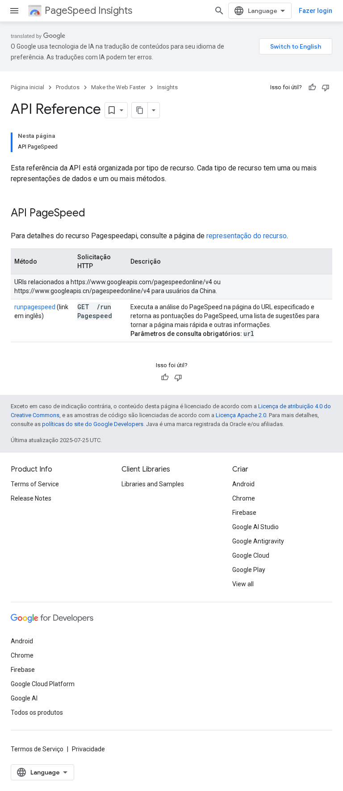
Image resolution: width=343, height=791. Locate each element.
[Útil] (312, 87)
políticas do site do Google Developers (92, 424)
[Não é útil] (325, 87)
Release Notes (31, 498)
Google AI (24, 698)
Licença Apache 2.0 (241, 415)
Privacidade (88, 749)
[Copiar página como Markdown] (140, 110)
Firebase (244, 512)
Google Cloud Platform (43, 683)
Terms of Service (35, 484)
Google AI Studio (255, 526)
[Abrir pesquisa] (219, 10)
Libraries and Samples (152, 484)
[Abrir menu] (14, 10)
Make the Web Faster (118, 87)
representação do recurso (246, 236)
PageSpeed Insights (88, 10)
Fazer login (315, 10)
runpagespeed (34, 307)
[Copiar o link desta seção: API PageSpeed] (97, 213)
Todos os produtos (37, 712)
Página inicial (27, 87)
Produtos (67, 87)
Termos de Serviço (37, 749)
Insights (167, 87)
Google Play (248, 569)
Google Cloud (250, 555)
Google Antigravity (258, 541)
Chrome (243, 498)
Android (243, 484)
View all (243, 584)
